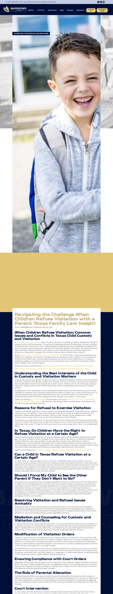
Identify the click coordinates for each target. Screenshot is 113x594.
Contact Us (91, 10)
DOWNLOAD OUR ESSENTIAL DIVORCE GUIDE (31, 33)
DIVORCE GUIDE (102, 10)
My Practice (52, 10)
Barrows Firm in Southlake (31, 355)
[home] (14, 9)
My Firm (31, 10)
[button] (31, 10)
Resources (80, 10)
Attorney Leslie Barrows (52, 355)
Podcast (70, 10)
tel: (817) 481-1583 (12, 2)
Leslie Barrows (26, 327)
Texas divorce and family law (28, 342)
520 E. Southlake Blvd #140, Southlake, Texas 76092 (37, 2)
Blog (61, 10)
